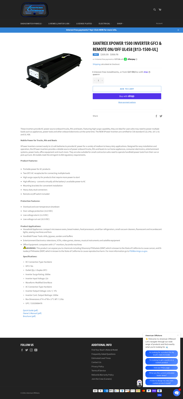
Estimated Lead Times (101, 358)
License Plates (84, 23)
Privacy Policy (98, 366)
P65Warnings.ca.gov (138, 251)
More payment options (127, 102)
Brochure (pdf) (29, 316)
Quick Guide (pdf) (30, 310)
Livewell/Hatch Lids (59, 23)
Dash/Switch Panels (31, 23)
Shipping (96, 64)
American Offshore (32, 393)
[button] (176, 392)
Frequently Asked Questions (103, 354)
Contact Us (96, 362)
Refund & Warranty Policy (103, 374)
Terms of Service (99, 370)
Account (159, 23)
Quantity (96, 75)
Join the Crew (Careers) (102, 378)
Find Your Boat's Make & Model (105, 349)
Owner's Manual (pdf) (32, 313)
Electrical (105, 23)
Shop (120, 23)
